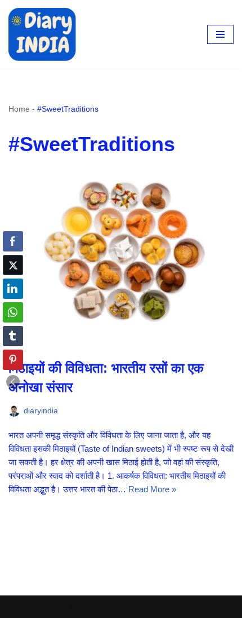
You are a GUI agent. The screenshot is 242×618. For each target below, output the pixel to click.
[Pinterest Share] (13, 360)
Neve (18, 606)
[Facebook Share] (13, 241)
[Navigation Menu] (220, 34)
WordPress (102, 606)
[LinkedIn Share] (13, 289)
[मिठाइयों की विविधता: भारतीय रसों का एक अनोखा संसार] (121, 260)
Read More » (152, 489)
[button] (13, 382)
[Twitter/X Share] (13, 265)
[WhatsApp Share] (13, 312)
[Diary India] (42, 34)
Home (19, 108)
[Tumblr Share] (13, 336)
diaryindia (41, 411)
